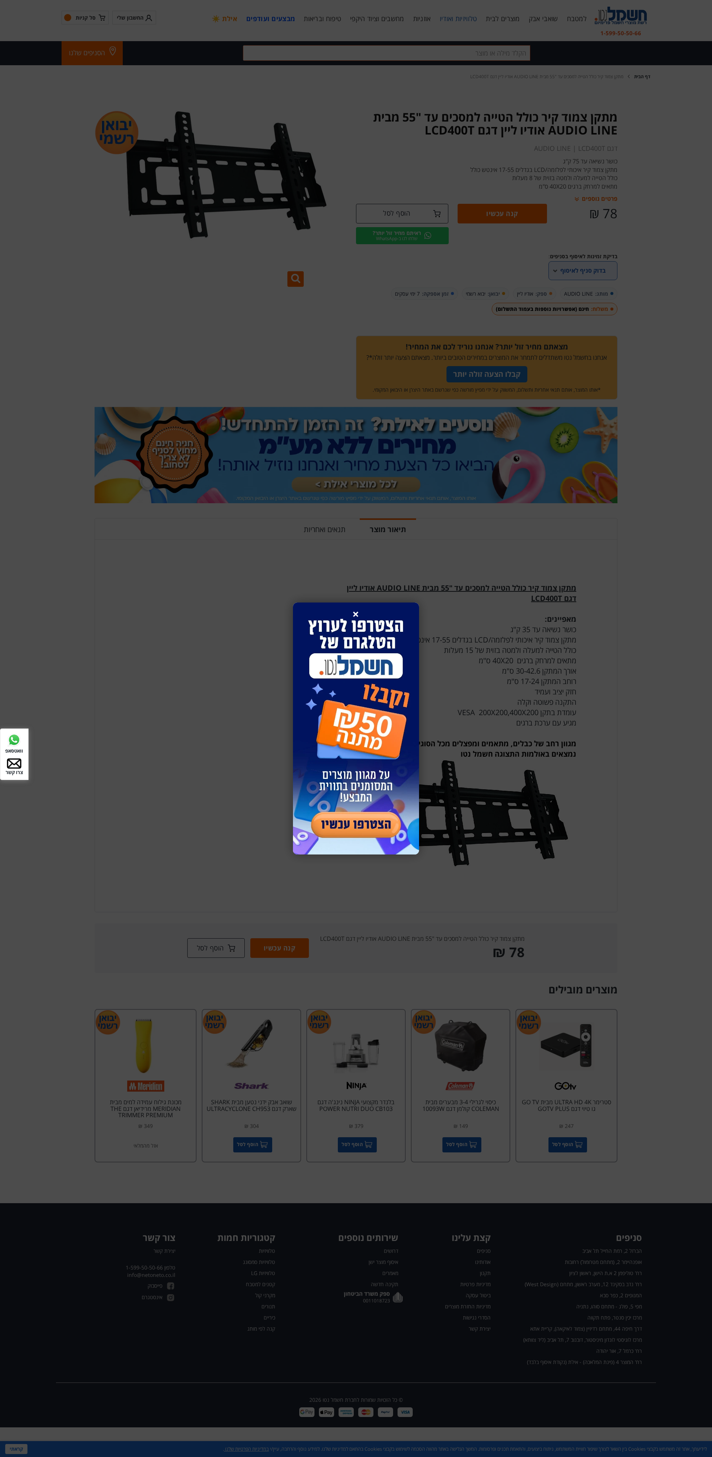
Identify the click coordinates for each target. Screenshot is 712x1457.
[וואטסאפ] (14, 739)
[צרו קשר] (14, 762)
